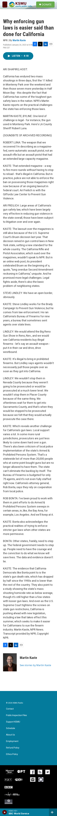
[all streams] (53, 812)
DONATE (47, 4)
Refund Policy (12, 748)
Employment (12, 741)
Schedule (10, 728)
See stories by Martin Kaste (35, 665)
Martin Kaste (19, 40)
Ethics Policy (12, 754)
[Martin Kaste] (10, 662)
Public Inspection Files (16, 715)
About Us (10, 735)
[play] (5, 812)
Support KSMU (13, 722)
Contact (10, 709)
